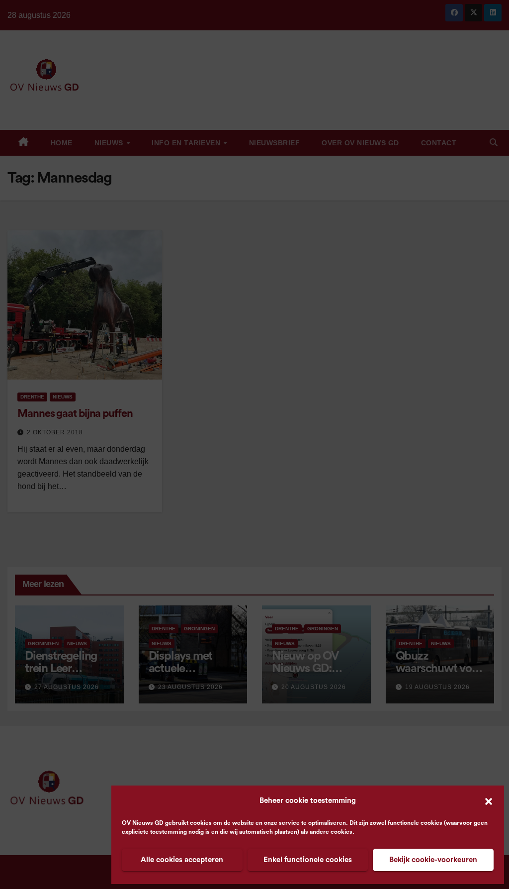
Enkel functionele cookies (307, 860)
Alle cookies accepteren (182, 860)
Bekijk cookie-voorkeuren (433, 860)
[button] (489, 801)
